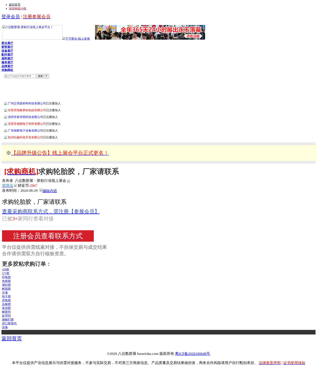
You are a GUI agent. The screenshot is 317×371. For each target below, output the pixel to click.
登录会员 (10, 16)
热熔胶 (6, 281)
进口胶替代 (9, 323)
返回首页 (11, 338)
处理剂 (6, 315)
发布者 (7, 181)
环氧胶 (6, 277)
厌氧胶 (6, 300)
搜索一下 (43, 76)
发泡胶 (6, 308)
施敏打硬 (8, 319)
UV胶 (5, 273)
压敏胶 (6, 304)
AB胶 (5, 269)
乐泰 (5, 292)
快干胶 (6, 296)
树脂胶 (6, 288)
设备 (5, 327)
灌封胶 (6, 284)
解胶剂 (6, 311)
